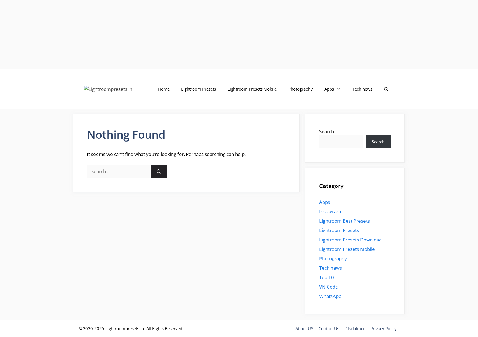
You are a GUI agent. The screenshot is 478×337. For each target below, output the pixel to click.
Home (164, 89)
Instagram (330, 211)
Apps (329, 89)
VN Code (328, 287)
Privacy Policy (383, 328)
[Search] (159, 171)
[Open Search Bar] (386, 88)
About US (304, 328)
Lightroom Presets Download (350, 239)
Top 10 (326, 277)
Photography (300, 89)
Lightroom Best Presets (344, 221)
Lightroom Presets (198, 89)
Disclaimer (355, 328)
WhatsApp (330, 296)
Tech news (362, 89)
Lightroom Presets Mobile (252, 89)
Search (326, 131)
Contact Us (329, 328)
